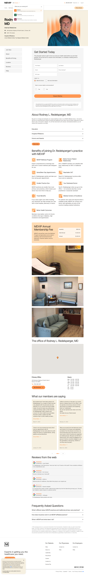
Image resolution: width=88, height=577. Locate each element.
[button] (57, 358)
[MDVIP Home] (8, 3)
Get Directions (37, 387)
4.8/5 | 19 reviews (11, 33)
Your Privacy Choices (6, 566)
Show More (36, 418)
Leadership (47, 552)
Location (8, 62)
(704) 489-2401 (37, 384)
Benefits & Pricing (11, 58)
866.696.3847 (69, 2)
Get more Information (52, 80)
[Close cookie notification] (23, 560)
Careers (47, 558)
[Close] (41, 6)
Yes (39, 89)
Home (5, 7)
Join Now (8, 50)
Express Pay (48, 564)
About (7, 54)
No (47, 89)
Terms (69, 571)
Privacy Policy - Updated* (62, 571)
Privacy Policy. (70, 105)
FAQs (7, 71)
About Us (47, 549)
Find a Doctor (79, 7)
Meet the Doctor (40, 80)
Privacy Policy (6, 572)
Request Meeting (57, 96)
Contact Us (47, 561)
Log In (82, 2)
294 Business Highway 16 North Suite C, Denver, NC (18, 30)
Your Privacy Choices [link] (77, 571)
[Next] (63, 453)
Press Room (48, 555)
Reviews (8, 66)
